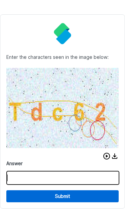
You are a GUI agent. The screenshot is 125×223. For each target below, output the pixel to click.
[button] (107, 156)
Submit (62, 196)
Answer (14, 163)
